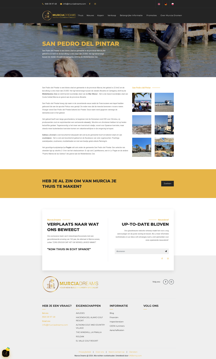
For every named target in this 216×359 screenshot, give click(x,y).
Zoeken (167, 183)
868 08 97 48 (51, 4)
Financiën (114, 317)
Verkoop (112, 15)
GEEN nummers (117, 326)
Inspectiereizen (117, 322)
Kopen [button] (100, 15)
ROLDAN (80, 337)
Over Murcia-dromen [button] (171, 15)
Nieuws (90, 15)
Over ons (100, 352)
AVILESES (80, 313)
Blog (112, 313)
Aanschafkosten (117, 330)
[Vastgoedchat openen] (5, 353)
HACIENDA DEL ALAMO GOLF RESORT (89, 319)
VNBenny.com (135, 356)
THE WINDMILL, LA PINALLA (88, 332)
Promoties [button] (151, 15)
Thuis (80, 15)
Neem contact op (116, 352)
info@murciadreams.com (74, 4)
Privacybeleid (85, 352)
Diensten (133, 352)
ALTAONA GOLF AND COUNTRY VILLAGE (90, 326)
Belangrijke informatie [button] (131, 15)
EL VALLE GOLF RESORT (87, 341)
